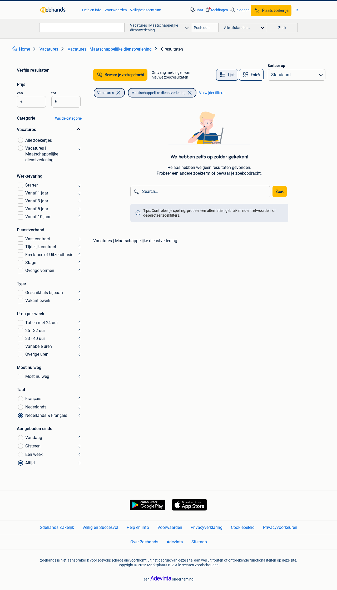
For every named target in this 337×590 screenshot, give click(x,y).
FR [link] (296, 10)
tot (53, 93)
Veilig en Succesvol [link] (100, 527)
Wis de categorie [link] (68, 118)
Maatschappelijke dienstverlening (158, 93)
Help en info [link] (91, 10)
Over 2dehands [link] (144, 541)
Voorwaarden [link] (116, 10)
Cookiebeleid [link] (243, 527)
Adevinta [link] (175, 541)
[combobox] (82, 27)
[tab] (227, 75)
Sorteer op (276, 66)
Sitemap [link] (199, 541)
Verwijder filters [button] (211, 93)
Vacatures (105, 93)
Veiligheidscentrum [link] (145, 10)
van (20, 93)
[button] (216, 10)
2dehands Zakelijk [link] (57, 527)
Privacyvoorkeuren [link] (280, 527)
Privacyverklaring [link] (206, 527)
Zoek (280, 191)
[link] (58, 10)
